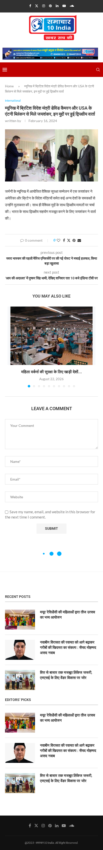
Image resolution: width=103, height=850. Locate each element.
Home (9, 86)
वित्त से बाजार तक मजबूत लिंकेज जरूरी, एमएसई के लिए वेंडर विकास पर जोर (66, 675)
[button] (12, 346)
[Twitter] (36, 6)
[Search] (98, 69)
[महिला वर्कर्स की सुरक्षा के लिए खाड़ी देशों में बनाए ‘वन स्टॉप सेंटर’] (52, 336)
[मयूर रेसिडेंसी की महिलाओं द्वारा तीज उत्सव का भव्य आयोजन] (20, 620)
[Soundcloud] (72, 6)
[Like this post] (58, 240)
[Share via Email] (79, 240)
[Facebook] (30, 6)
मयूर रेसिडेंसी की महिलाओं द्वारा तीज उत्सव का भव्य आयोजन (67, 615)
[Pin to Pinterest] (74, 240)
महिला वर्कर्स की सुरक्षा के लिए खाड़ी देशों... (51, 371)
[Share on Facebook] (64, 240)
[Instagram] (43, 6)
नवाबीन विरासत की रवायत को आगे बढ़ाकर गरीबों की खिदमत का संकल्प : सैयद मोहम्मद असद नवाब (68, 647)
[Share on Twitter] (68, 240)
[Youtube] (64, 6)
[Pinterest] (50, 6)
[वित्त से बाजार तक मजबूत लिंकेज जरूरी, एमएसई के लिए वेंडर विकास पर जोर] (20, 680)
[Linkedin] (57, 6)
